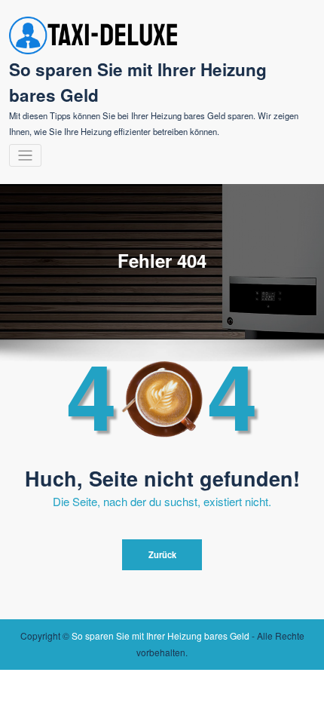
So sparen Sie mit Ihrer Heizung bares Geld (160, 635)
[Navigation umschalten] (25, 155)
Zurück (162, 554)
